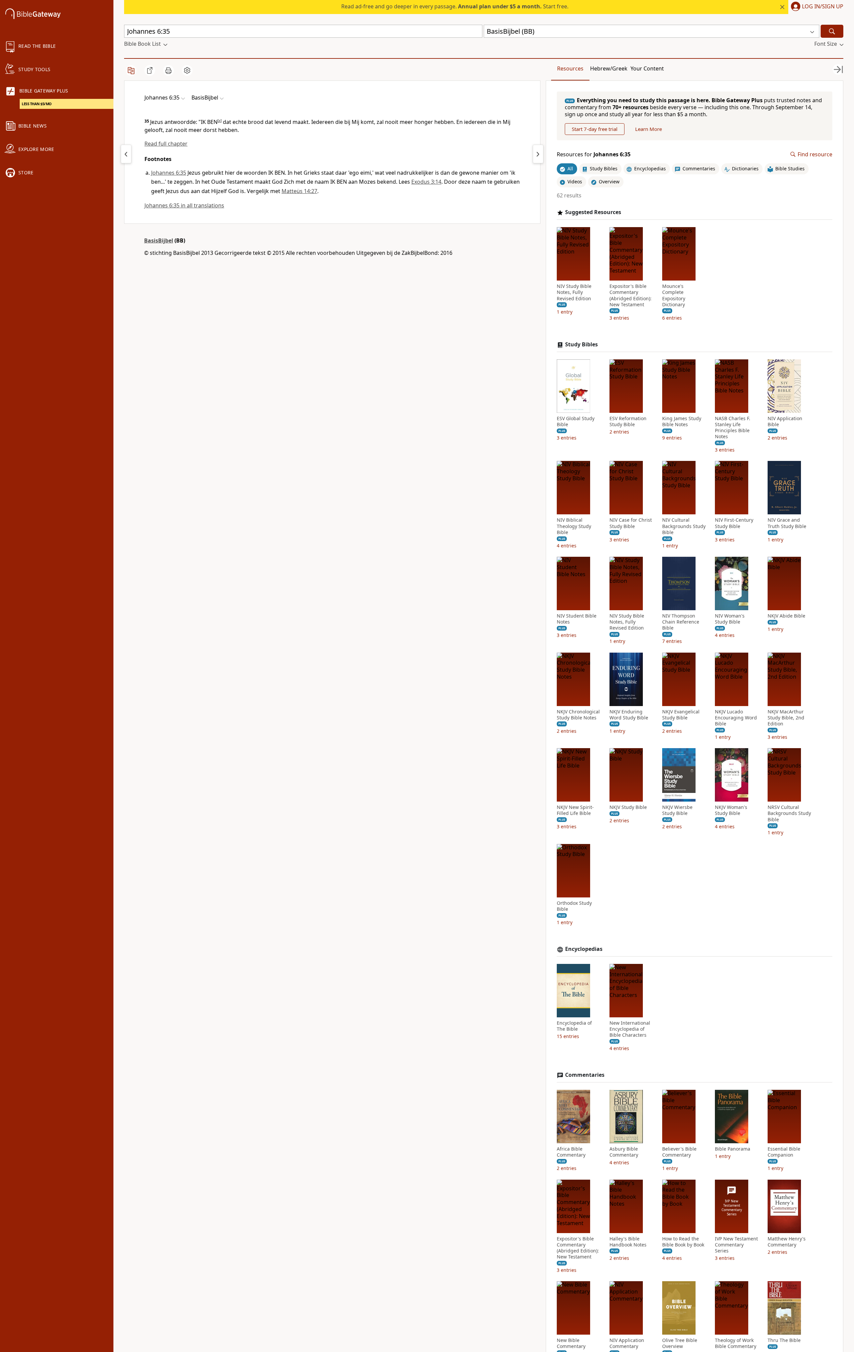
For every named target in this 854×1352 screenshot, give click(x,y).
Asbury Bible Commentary (623, 1152)
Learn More (648, 129)
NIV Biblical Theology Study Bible (574, 526)
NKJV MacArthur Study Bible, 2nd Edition (786, 718)
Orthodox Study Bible (574, 906)
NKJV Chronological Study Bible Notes (578, 715)
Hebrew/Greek (608, 68)
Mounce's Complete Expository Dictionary (673, 295)
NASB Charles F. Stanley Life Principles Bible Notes (732, 427)
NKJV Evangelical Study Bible (681, 715)
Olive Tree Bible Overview (679, 1343)
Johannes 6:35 (168, 172)
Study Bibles (581, 344)
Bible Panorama (732, 1149)
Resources (570, 68)
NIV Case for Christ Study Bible (630, 523)
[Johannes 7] (538, 154)
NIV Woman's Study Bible (730, 619)
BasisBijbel (158, 240)
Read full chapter (165, 143)
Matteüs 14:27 (299, 191)
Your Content (647, 68)
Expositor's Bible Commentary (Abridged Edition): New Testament (630, 295)
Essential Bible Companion (784, 1152)
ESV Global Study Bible (575, 421)
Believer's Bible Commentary (679, 1152)
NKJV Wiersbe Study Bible (677, 810)
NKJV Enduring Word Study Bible (628, 715)
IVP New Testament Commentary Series (736, 1245)
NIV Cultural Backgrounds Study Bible (684, 526)
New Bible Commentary (571, 1343)
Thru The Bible (784, 1340)
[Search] (832, 31)
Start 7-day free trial (594, 129)
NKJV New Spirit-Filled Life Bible (575, 810)
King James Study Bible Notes (681, 421)
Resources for (593, 154)
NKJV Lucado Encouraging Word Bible (736, 718)
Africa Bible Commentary (571, 1152)
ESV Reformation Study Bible (628, 421)
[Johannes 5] (126, 154)
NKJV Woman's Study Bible (731, 810)
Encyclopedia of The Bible (574, 1026)
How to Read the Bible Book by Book (683, 1242)
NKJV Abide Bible (786, 616)
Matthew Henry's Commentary (787, 1242)
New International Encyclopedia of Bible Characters (629, 1029)
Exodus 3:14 (426, 181)
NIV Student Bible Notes (576, 619)
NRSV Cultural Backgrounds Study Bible (789, 813)
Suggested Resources (593, 212)
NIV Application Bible (785, 421)
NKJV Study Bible (628, 807)
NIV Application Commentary (626, 1343)
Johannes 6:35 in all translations (184, 205)
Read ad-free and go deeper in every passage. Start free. (454, 6)
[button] (815, 7)
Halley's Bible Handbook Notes (628, 1242)
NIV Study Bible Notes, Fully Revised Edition (574, 292)
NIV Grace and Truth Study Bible (787, 523)
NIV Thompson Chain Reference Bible (680, 622)
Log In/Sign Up (822, 6)
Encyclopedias (583, 949)
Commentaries (584, 1074)
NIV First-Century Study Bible (734, 523)
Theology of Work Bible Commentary (735, 1343)
